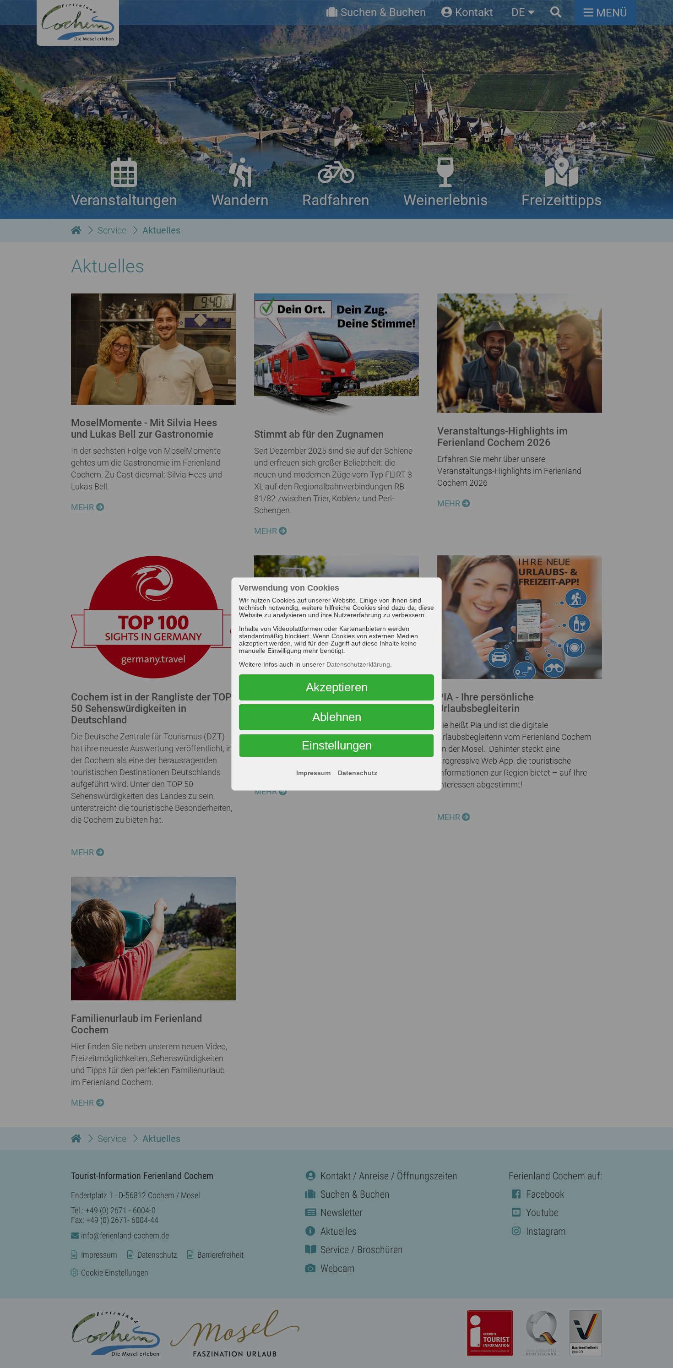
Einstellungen (337, 745)
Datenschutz (357, 772)
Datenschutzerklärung (358, 664)
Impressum (313, 772)
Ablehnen (336, 717)
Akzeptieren (337, 687)
